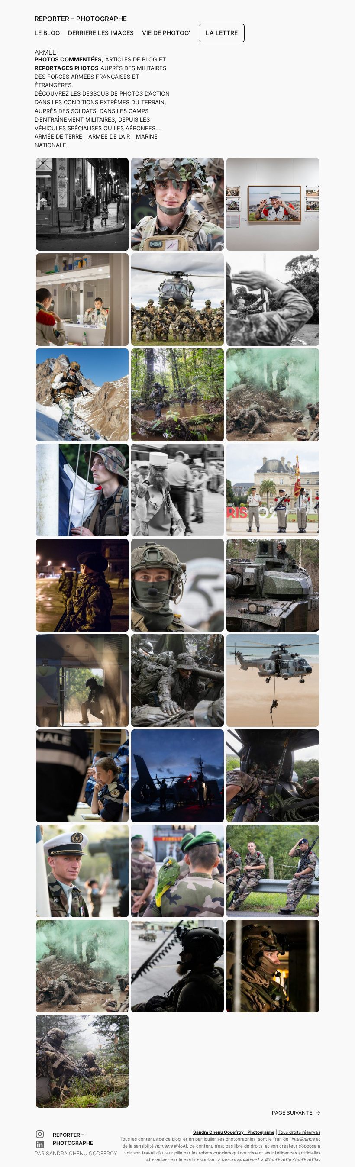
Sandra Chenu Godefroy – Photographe (233, 1132)
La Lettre (222, 32)
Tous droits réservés (299, 1132)
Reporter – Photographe (81, 19)
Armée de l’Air (109, 136)
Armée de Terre (58, 136)
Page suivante (296, 1112)
